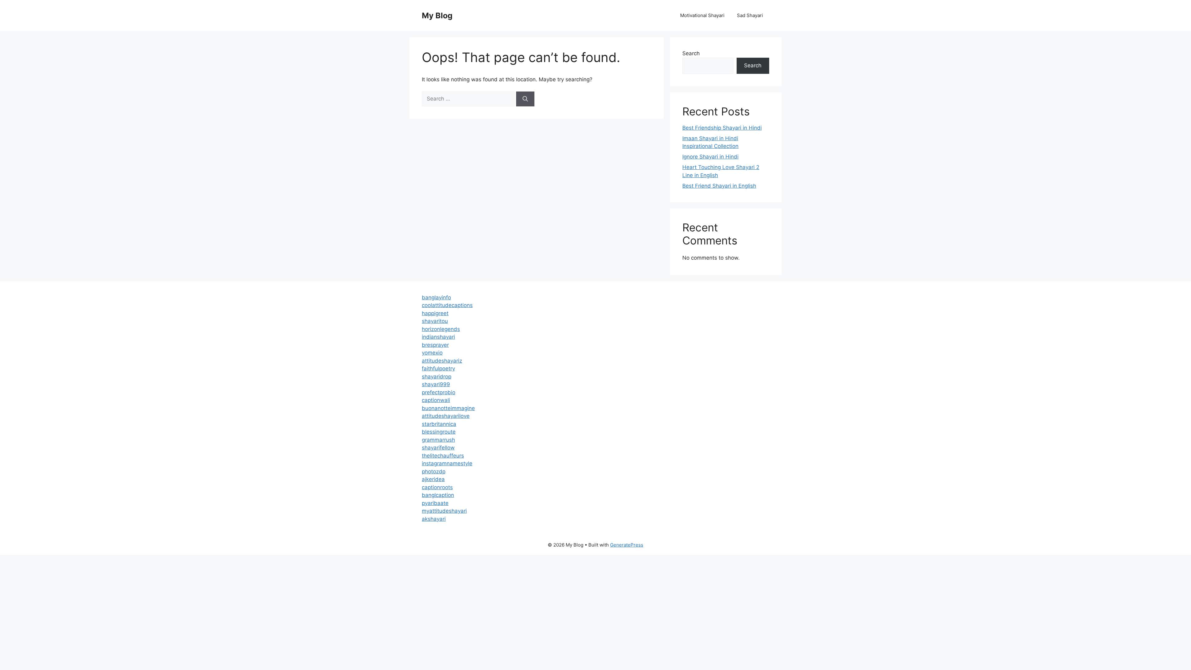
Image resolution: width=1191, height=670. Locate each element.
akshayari (434, 519)
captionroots (437, 487)
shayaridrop (436, 376)
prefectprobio (438, 392)
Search (691, 53)
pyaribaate (435, 503)
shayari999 (436, 384)
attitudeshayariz (442, 361)
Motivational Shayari (702, 15)
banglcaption (438, 495)
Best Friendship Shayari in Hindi (722, 128)
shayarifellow (438, 447)
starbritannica (439, 424)
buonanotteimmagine (448, 408)
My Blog (437, 15)
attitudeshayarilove (446, 416)
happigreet (435, 313)
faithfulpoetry (438, 368)
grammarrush (438, 440)
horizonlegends (441, 329)
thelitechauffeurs (443, 456)
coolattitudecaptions (447, 305)
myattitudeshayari (444, 511)
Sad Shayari (750, 15)
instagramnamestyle (447, 463)
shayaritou (435, 321)
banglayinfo (436, 297)
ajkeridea (433, 479)
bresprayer (435, 345)
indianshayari (438, 337)
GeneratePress (626, 545)
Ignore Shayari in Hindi (710, 157)
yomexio (432, 353)
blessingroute (439, 432)
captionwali (436, 400)
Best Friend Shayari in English (719, 186)
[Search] (525, 99)
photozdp (433, 471)
